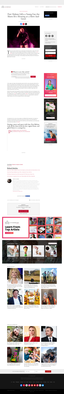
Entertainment (25, 11)
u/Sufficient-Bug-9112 (18, 131)
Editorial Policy (24, 390)
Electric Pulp (55, 390)
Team (27, 390)
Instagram (18, 164)
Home (21, 11)
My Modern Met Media (50, 42)
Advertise (37, 390)
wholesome (27, 131)
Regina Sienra (21, 21)
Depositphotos (14, 48)
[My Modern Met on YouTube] (35, 385)
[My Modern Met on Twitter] (27, 385)
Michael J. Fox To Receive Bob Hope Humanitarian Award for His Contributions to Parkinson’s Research (15, 307)
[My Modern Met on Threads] (40, 385)
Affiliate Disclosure (41, 390)
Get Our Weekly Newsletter (35, 200)
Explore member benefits (23, 213)
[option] (33, 236)
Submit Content (31, 390)
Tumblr (53, 39)
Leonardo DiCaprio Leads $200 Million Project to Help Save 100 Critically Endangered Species (48, 344)
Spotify (18, 121)
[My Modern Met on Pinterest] (24, 385)
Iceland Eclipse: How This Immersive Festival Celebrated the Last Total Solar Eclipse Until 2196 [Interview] (31, 286)
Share (28, 196)
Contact (34, 390)
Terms (33, 391)
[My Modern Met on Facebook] (21, 385)
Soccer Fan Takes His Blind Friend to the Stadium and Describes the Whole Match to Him (23, 170)
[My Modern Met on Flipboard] (32, 385)
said (15, 93)
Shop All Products (50, 117)
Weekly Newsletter (51, 38)
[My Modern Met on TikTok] (37, 385)
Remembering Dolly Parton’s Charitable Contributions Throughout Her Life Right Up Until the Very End (14, 286)
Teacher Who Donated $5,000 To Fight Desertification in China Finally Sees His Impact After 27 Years (48, 286)
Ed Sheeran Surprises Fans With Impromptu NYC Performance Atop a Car (20, 174)
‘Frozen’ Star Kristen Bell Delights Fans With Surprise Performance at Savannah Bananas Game (31, 307)
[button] (42, 6)
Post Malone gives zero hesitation (19, 130)
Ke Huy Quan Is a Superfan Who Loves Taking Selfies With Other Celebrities (21, 176)
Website (13, 164)
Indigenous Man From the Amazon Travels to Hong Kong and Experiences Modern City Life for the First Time (49, 365)
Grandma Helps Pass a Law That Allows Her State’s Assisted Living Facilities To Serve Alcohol (31, 365)
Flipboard (46, 40)
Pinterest (50, 39)
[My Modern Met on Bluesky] (43, 385)
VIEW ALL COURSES (50, 95)
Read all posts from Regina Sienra (17, 191)
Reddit (10, 165)
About (21, 390)
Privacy (31, 391)
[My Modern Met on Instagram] (29, 385)
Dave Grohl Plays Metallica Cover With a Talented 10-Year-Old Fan (19, 172)
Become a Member (23, 211)
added (26, 93)
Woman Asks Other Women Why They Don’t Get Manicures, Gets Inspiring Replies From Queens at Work (48, 307)
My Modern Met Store (12, 243)
